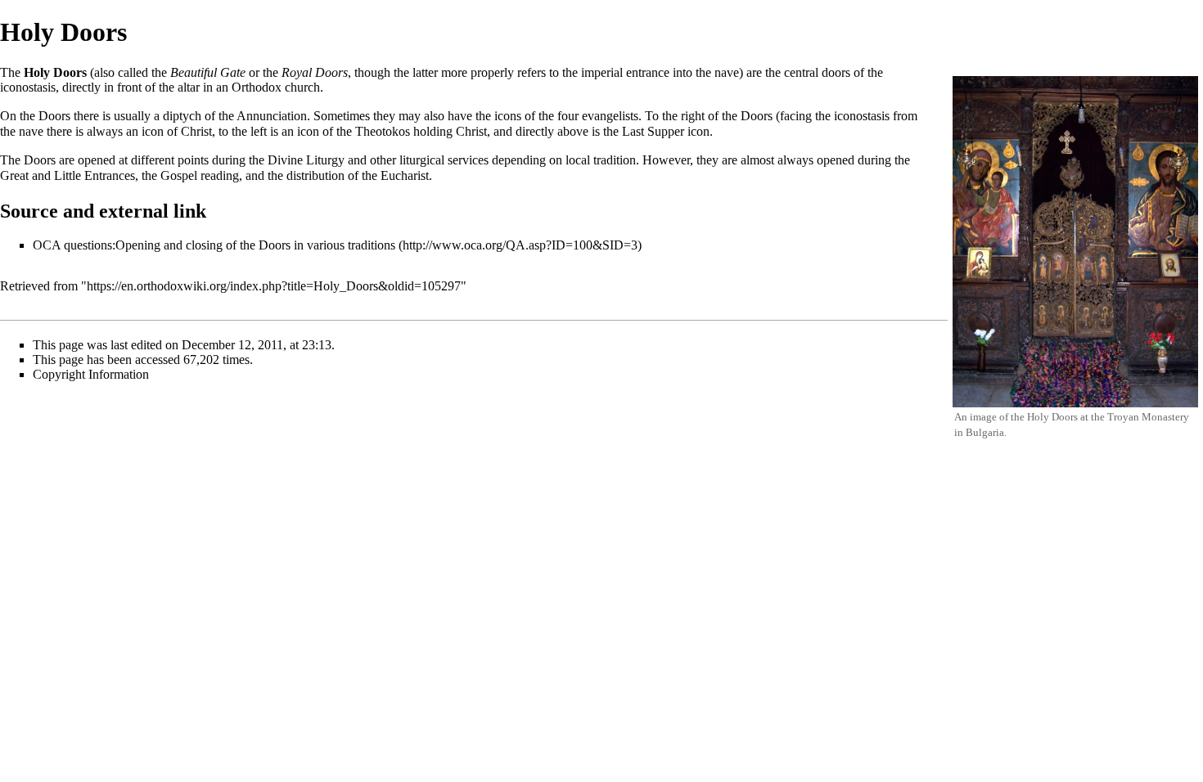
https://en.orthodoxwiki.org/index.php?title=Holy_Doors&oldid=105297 (274, 286)
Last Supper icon (666, 131)
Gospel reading (199, 175)
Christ (196, 131)
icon (153, 131)
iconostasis (28, 87)
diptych (182, 116)
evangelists (610, 116)
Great (14, 175)
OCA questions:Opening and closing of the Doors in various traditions (214, 245)
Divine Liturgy (306, 160)
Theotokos (382, 131)
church (302, 87)
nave (31, 131)
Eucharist (405, 175)
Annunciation (272, 116)
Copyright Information (91, 374)
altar (189, 87)
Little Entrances (94, 175)
